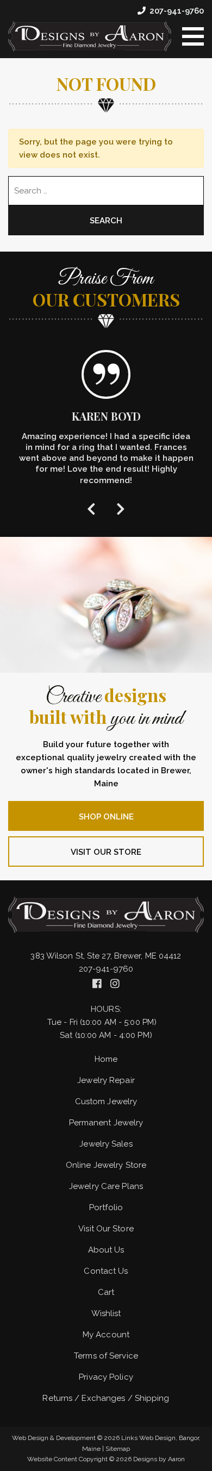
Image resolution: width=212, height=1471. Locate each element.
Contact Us (106, 1271)
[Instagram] (115, 984)
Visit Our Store (106, 852)
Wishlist (106, 1313)
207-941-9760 (176, 11)
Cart (106, 1292)
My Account (106, 1334)
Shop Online (106, 817)
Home (106, 1059)
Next (120, 508)
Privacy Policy (106, 1377)
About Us (106, 1250)
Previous (91, 508)
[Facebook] (98, 984)
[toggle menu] (193, 36)
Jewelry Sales (105, 1144)
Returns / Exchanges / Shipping (105, 1398)
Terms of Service (106, 1356)
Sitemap (117, 1449)
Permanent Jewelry (106, 1123)
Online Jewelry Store (106, 1165)
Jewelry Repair (105, 1080)
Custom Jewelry (106, 1101)
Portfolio (106, 1207)
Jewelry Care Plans (106, 1186)
